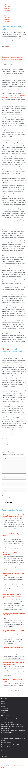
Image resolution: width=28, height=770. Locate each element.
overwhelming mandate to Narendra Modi (11, 77)
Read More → (6, 569)
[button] (14, 14)
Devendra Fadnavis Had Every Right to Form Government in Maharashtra (12, 596)
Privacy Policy (20, 765)
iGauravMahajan (13, 765)
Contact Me (3, 712)
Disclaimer (3, 767)
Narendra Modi (8, 434)
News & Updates (4, 710)
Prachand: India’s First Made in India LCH (11, 752)
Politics (5, 4)
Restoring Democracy (6, 742)
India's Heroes (4, 706)
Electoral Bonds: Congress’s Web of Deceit (11, 724)
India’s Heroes (7, 8)
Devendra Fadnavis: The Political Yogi (12, 351)
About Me (3, 701)
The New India (7, 6)
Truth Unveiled (7, 10)
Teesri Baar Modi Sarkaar (7, 722)
